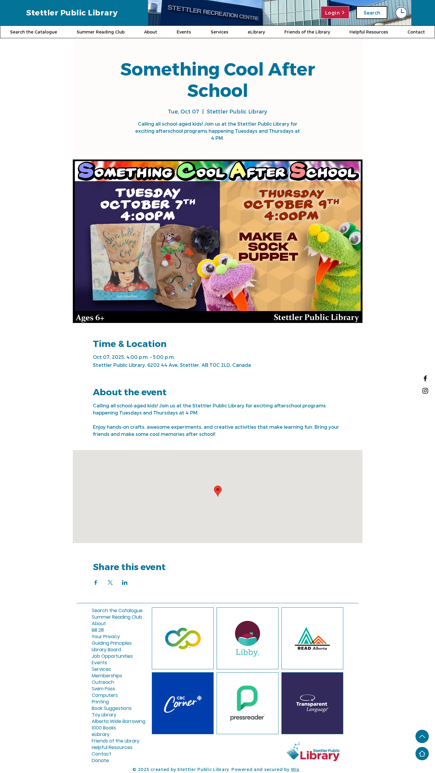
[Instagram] (425, 391)
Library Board (106, 649)
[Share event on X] (110, 582)
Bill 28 (98, 630)
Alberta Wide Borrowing (106, 721)
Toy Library (104, 715)
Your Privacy (106, 636)
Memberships (106, 676)
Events (99, 663)
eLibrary (100, 734)
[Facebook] (425, 378)
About (99, 623)
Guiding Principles (106, 643)
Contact (101, 754)
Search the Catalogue (106, 610)
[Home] (422, 754)
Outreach (103, 682)
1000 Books (104, 728)
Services (101, 669)
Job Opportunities (106, 656)
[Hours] (401, 12)
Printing (100, 702)
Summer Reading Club (106, 617)
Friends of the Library (106, 741)
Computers (105, 695)
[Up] (422, 736)
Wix (295, 769)
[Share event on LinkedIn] (125, 582)
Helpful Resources (106, 747)
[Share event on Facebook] (96, 582)
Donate (100, 760)
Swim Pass (103, 689)
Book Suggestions (106, 708)
